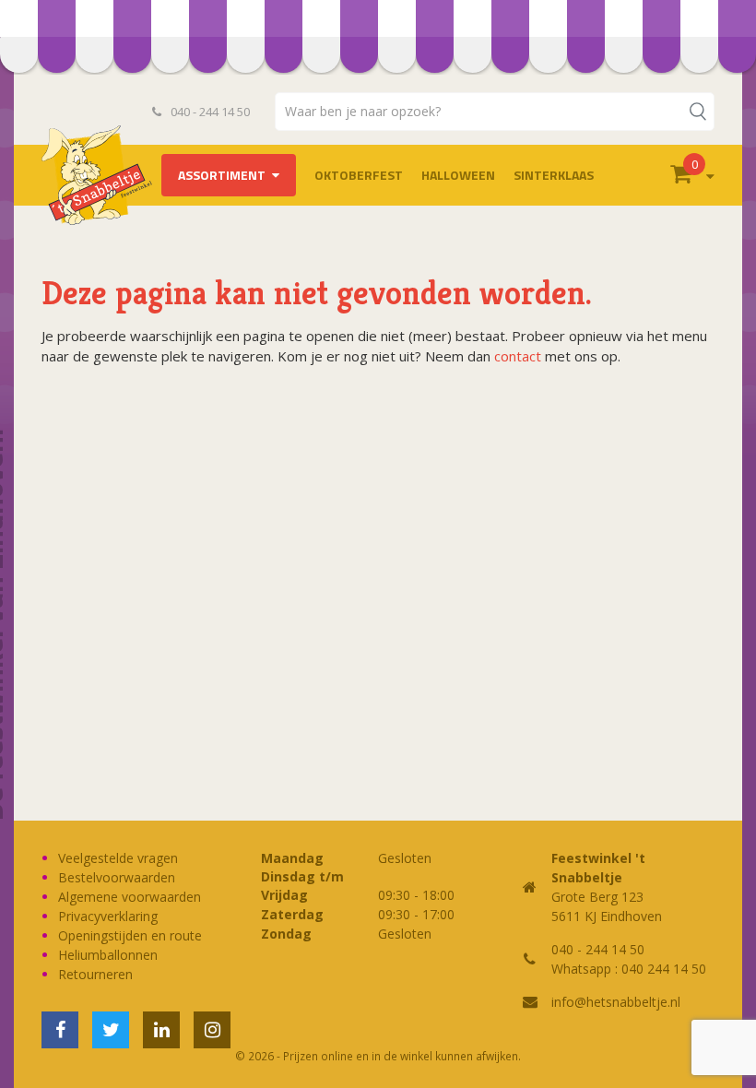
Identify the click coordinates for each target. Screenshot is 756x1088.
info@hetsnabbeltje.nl (615, 1002)
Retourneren (95, 974)
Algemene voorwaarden (129, 896)
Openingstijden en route (130, 935)
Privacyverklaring (108, 916)
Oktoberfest (358, 174)
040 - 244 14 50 (209, 111)
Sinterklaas (554, 174)
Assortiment (222, 174)
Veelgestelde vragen (118, 858)
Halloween (458, 174)
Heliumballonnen (108, 955)
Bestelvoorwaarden (116, 877)
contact (517, 356)
